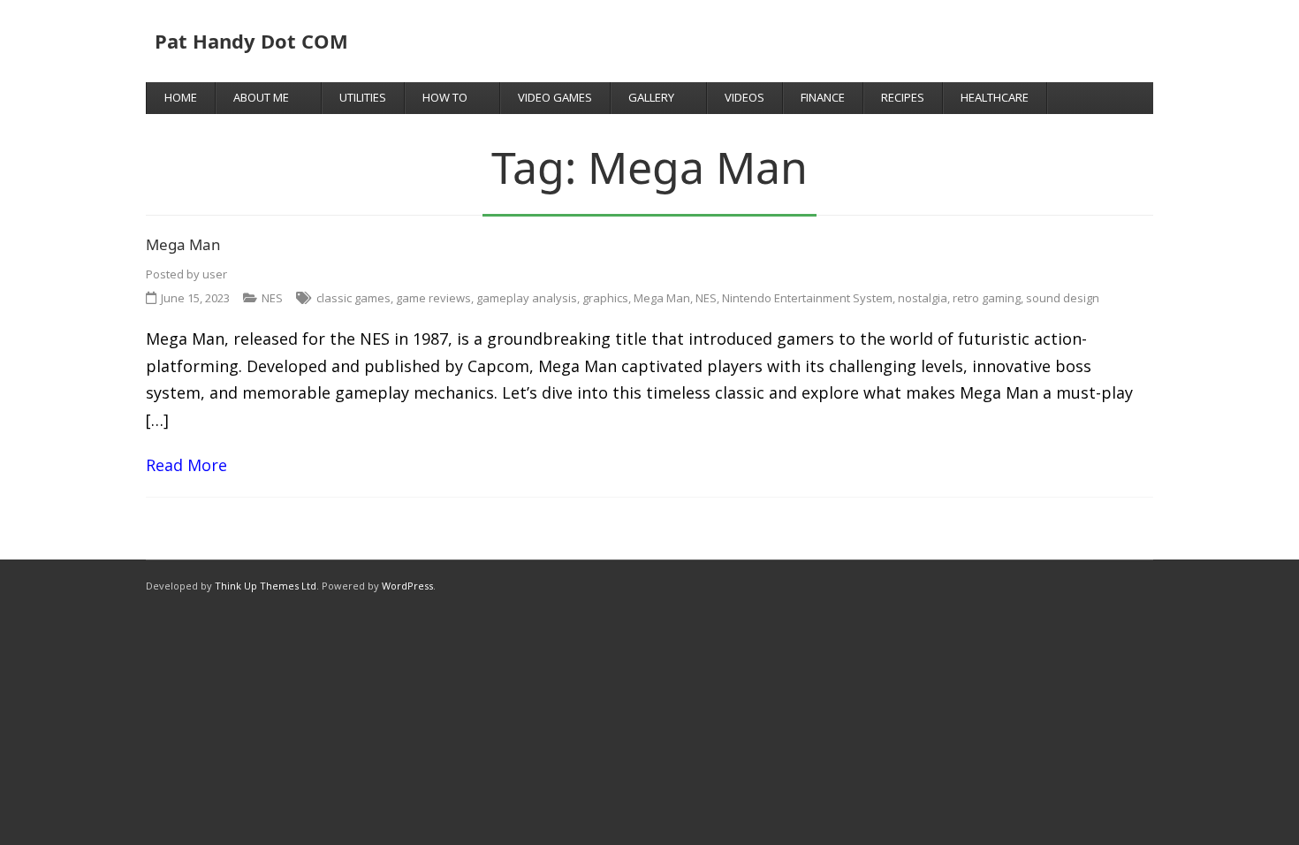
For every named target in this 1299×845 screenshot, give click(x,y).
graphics (605, 298)
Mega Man (183, 244)
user (214, 274)
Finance (823, 97)
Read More (186, 465)
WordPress (407, 585)
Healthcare (995, 97)
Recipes (902, 97)
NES (272, 298)
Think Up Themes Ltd (265, 585)
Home (180, 97)
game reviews (433, 298)
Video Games (555, 97)
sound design (1062, 298)
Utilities (362, 97)
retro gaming (987, 298)
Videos (744, 97)
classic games (353, 298)
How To (444, 97)
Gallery (651, 97)
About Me (261, 97)
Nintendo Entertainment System (807, 298)
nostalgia (922, 298)
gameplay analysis (526, 298)
